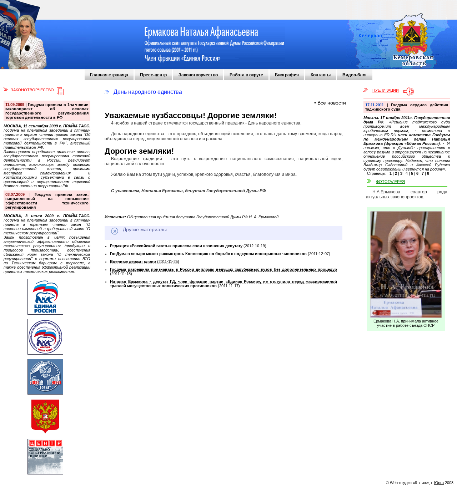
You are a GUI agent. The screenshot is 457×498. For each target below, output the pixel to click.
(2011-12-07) (220, 253)
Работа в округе (246, 74)
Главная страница (109, 74)
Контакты (321, 74)
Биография (287, 74)
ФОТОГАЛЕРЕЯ (390, 181)
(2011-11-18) (223, 271)
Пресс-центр (153, 74)
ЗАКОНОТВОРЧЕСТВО (32, 90)
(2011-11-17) (223, 283)
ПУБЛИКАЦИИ (385, 90)
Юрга (439, 483)
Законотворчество (198, 74)
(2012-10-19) (188, 246)
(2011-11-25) (144, 261)
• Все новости (330, 103)
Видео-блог (354, 74)
